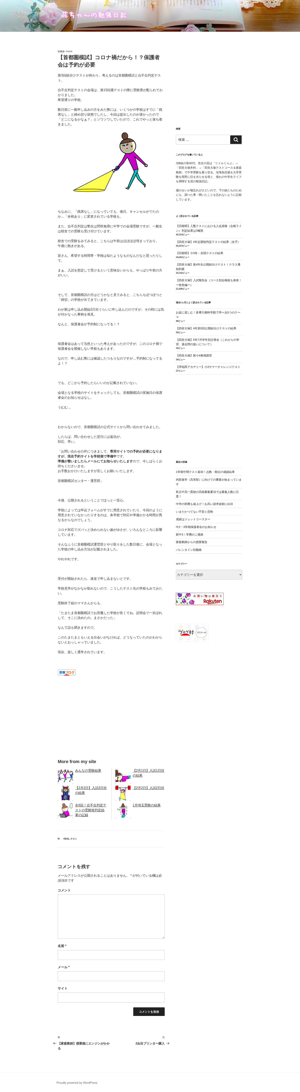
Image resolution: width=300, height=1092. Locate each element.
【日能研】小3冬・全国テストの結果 (199, 253)
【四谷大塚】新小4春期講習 (194, 355)
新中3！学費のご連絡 (189, 534)
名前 (62, 946)
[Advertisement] (111, 720)
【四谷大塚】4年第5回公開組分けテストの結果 (206, 328)
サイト (63, 988)
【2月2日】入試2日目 (148, 788)
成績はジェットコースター (193, 519)
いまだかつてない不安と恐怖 (194, 511)
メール (64, 967)
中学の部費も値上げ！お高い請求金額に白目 (204, 504)
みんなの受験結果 (88, 770)
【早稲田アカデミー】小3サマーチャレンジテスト (208, 366)
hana (69, 51)
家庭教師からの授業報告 (191, 542)
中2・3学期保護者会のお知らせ (196, 527)
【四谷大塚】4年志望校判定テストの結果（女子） (208, 241)
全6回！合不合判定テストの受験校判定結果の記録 (90, 810)
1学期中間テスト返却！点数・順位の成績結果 (205, 472)
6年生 (66, 839)
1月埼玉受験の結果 (147, 805)
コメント (64, 890)
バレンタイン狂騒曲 (189, 549)
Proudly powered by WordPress (77, 1082)
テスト (73, 839)
